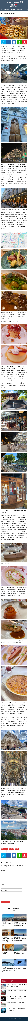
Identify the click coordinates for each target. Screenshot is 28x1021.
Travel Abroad (5, 848)
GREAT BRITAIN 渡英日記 (13, 3)
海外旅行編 (13, 9)
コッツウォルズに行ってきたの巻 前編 (16, 990)
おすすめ (4, 850)
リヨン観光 (10, 850)
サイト (2, 896)
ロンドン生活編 (6, 9)
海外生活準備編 (19, 9)
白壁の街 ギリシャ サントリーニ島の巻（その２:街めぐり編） (16, 985)
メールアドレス (5, 890)
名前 (2, 884)
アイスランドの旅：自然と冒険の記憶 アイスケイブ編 (16, 1009)
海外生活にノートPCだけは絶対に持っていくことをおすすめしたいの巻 (16, 997)
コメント (3, 870)
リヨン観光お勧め (17, 850)
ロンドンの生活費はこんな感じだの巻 (15, 1002)
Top (1, 9)
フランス (12, 848)
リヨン (17, 848)
